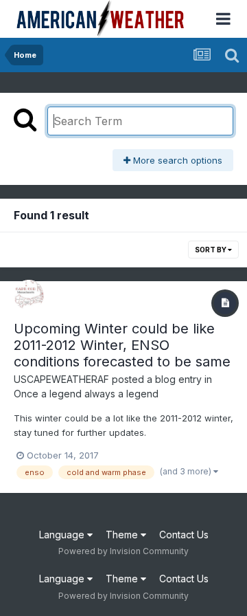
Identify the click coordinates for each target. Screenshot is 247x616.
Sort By (211, 249)
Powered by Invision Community (123, 551)
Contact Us (184, 534)
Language (63, 534)
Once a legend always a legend (86, 393)
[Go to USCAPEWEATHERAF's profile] (29, 295)
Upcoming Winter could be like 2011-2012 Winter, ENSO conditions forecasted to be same (122, 345)
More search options (176, 160)
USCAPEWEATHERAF (61, 379)
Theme (123, 534)
